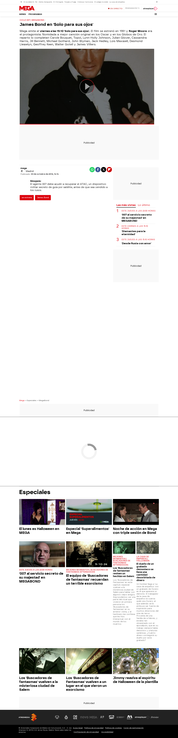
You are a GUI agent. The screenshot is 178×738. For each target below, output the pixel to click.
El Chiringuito (58, 2)
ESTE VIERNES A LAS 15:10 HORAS (135, 227)
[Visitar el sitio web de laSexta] (66, 717)
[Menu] (156, 14)
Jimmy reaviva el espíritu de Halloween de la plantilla (135, 680)
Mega (21, 400)
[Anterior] (21, 2)
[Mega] (35, 8)
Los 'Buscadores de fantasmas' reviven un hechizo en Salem (123, 572)
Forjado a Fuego (70, 2)
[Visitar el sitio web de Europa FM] (120, 717)
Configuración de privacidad (86, 732)
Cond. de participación (134, 728)
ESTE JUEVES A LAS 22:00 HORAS (138, 211)
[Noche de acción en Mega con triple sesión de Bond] (136, 512)
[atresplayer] (150, 9)
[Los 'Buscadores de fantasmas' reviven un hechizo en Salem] (124, 547)
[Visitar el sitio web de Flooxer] (155, 717)
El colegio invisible (101, 2)
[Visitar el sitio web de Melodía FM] (130, 717)
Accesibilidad (107, 732)
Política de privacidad (93, 728)
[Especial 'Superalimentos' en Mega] (89, 512)
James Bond (43, 197)
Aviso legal (78, 728)
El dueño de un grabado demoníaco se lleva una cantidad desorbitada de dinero (145, 572)
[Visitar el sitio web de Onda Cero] (111, 717)
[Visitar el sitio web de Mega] (93, 717)
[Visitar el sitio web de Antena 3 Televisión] (57, 717)
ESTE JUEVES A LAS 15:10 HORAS (138, 239)
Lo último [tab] (144, 205)
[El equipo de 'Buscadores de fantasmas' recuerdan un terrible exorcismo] (89, 554)
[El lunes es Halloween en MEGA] (42, 512)
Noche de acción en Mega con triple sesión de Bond (135, 531)
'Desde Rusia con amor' (136, 243)
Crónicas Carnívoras (85, 2)
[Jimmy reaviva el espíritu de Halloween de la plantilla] (136, 661)
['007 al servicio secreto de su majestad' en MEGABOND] (42, 554)
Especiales (34, 491)
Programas (35, 14)
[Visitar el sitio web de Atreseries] (102, 717)
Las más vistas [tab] (126, 205)
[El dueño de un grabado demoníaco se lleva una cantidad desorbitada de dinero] (147, 547)
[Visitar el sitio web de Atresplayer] (142, 717)
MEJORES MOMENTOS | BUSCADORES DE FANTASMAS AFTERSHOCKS (87, 571)
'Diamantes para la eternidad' (133, 233)
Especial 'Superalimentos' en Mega (87, 531)
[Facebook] (21, 171)
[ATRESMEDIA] (28, 717)
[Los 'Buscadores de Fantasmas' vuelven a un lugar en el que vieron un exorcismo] (89, 661)
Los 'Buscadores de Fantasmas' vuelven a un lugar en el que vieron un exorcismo (86, 684)
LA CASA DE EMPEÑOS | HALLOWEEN (142, 559)
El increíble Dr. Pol (30, 2)
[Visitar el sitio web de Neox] (75, 717)
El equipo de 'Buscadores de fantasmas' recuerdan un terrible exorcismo (87, 579)
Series (22, 14)
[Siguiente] (157, 2)
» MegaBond (43, 400)
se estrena (27, 197)
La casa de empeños (117, 2)
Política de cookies (113, 728)
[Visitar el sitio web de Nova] (84, 717)
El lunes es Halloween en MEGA (39, 531)
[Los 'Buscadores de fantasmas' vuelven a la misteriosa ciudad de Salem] (42, 661)
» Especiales (30, 400)
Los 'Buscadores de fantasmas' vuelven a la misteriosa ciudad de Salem (38, 684)
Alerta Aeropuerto (45, 2)
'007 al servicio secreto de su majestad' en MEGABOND (137, 217)
